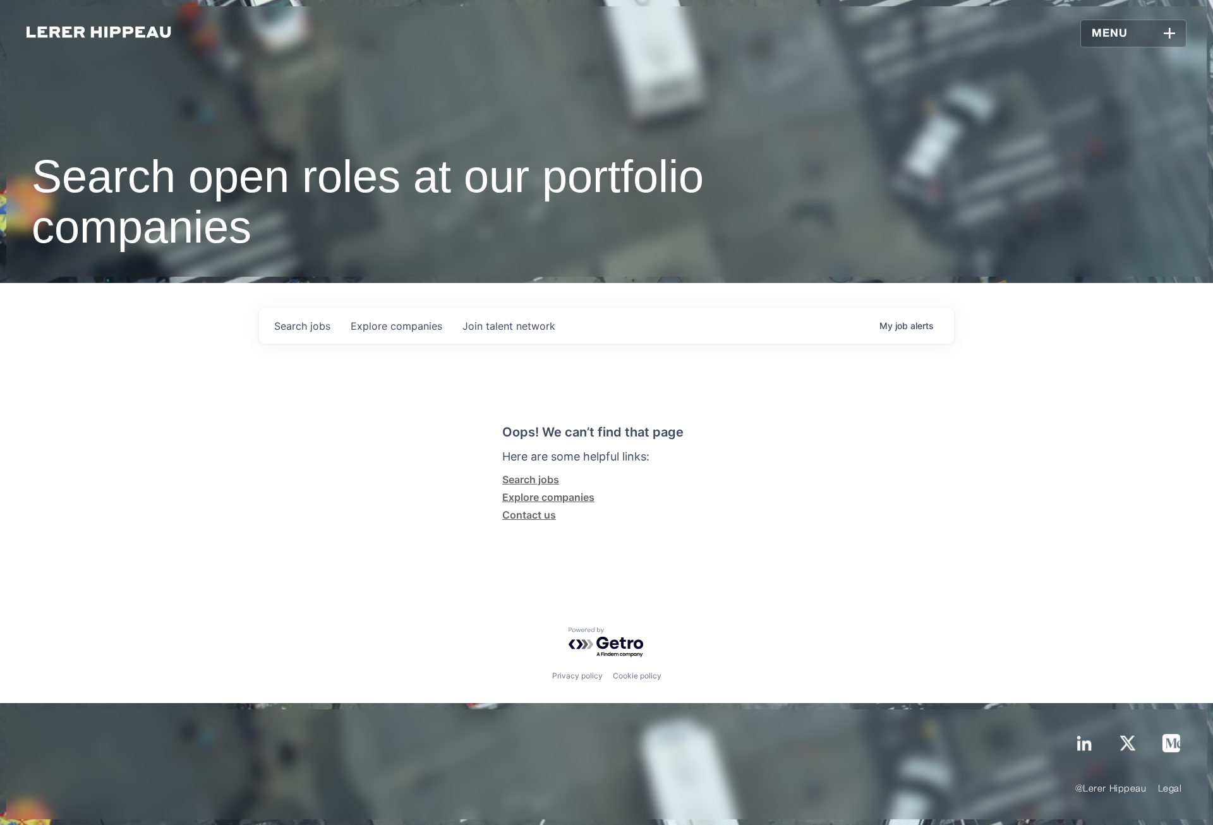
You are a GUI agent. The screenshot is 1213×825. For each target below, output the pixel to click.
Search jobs (530, 479)
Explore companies (548, 497)
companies (396, 326)
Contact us (529, 515)
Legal (1170, 789)
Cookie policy (637, 675)
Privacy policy (577, 675)
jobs (302, 326)
